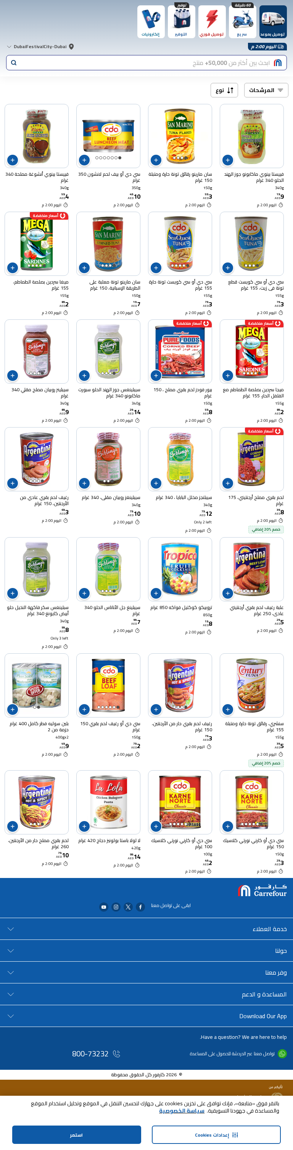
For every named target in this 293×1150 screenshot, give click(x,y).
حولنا (281, 950)
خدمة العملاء (270, 929)
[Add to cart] (228, 160)
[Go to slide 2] (182, 157)
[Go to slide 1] (185, 157)
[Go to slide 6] (100, 157)
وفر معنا (276, 972)
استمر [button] (76, 1135)
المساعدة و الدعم (264, 994)
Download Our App (263, 1016)
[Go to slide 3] (178, 157)
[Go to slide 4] (174, 157)
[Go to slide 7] (96, 157)
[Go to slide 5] (104, 157)
